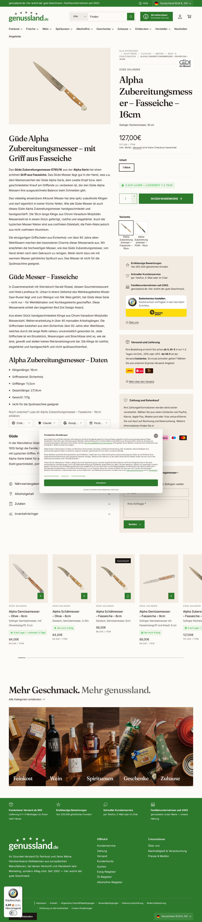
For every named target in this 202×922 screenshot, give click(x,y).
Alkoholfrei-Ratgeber (110, 882)
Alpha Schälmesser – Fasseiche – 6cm (109, 614)
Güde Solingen (129, 69)
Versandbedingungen (108, 903)
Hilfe (145, 3)
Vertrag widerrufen (23, 916)
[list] (101, 811)
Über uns (134, 322)
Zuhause (146, 54)
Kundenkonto (105, 861)
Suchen (101, 866)
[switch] (13, 913)
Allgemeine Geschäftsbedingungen (77, 903)
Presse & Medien (158, 856)
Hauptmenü (130, 54)
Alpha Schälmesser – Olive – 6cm (65, 614)
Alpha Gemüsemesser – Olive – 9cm (24, 614)
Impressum (41, 903)
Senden (133, 524)
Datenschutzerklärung (132, 903)
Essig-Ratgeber (106, 871)
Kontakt (53, 903)
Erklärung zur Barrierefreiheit (53, 908)
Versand (137, 147)
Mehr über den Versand (141, 381)
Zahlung (102, 850)
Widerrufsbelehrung (156, 903)
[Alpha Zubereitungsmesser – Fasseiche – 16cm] (126, 228)
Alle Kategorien (128, 51)
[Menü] (20, 888)
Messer (160, 54)
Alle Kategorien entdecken (25, 699)
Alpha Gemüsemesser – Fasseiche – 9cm (154, 614)
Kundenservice (106, 845)
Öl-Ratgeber (104, 876)
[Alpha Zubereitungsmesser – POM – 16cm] (141, 228)
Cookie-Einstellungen (82, 908)
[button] (189, 16)
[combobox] (112, 16)
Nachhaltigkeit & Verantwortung (167, 850)
